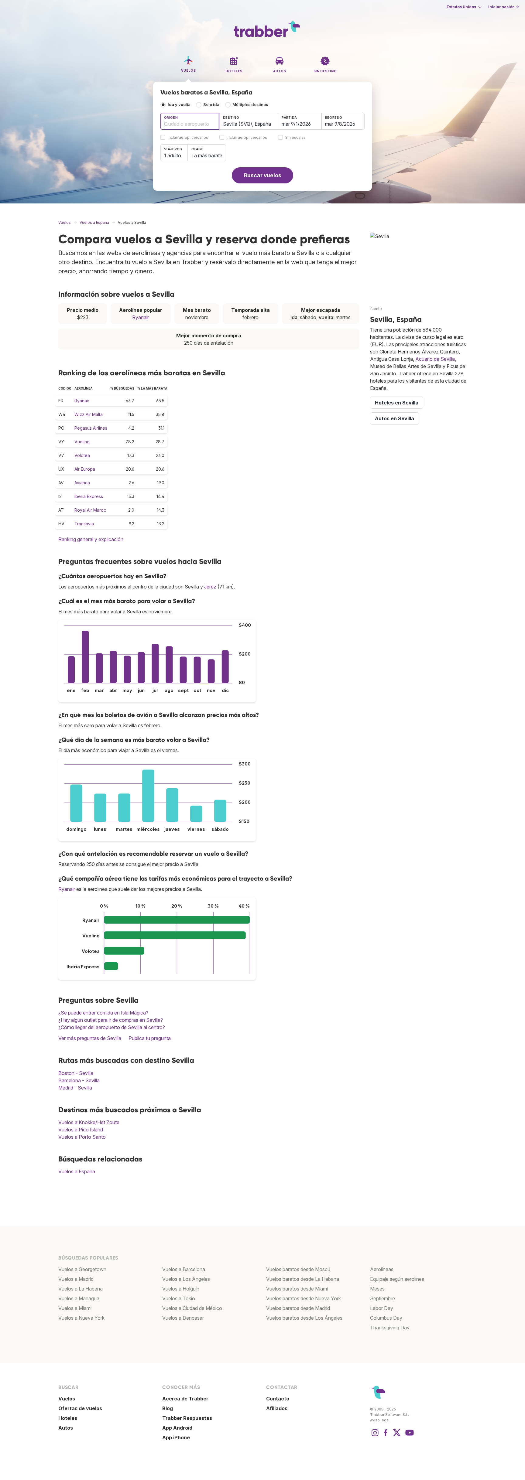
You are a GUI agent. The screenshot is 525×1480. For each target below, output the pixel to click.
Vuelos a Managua (78, 1298)
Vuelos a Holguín (180, 1289)
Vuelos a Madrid (76, 1279)
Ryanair (140, 317)
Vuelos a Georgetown (82, 1269)
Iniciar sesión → (503, 7)
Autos (65, 1428)
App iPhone (176, 1437)
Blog (167, 1408)
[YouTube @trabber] (408, 1436)
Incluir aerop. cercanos (188, 137)
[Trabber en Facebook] (386, 1436)
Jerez (210, 587)
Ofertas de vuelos (80, 1408)
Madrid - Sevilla (75, 1088)
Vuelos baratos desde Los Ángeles (304, 1318)
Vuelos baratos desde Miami (297, 1289)
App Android (177, 1428)
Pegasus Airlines (90, 428)
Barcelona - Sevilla (79, 1080)
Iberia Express (88, 496)
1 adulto (172, 155)
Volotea (82, 455)
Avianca (82, 482)
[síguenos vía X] (397, 1436)
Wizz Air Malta (88, 414)
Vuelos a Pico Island (80, 1130)
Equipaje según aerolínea (397, 1279)
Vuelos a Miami (74, 1308)
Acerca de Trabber (185, 1399)
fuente (376, 308)
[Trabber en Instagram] (375, 1436)
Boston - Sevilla (75, 1073)
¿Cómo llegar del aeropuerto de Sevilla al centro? (111, 1027)
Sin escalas (295, 137)
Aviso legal (379, 1420)
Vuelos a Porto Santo (82, 1137)
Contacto (277, 1399)
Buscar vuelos (262, 175)
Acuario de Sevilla (435, 359)
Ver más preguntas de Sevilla (89, 1038)
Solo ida (211, 104)
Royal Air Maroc (90, 510)
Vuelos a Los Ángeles (186, 1279)
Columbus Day (386, 1318)
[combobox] (189, 121)
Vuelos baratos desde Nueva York (303, 1298)
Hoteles (67, 1418)
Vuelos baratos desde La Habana (302, 1279)
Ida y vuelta (179, 104)
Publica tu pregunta (150, 1038)
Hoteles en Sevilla (396, 403)
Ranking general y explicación (90, 539)
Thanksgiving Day (390, 1328)
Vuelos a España (76, 1171)
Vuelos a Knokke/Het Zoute (88, 1122)
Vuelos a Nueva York (81, 1318)
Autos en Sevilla (394, 418)
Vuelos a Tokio (178, 1298)
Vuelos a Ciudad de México (192, 1308)
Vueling (82, 441)
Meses (377, 1289)
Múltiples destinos (250, 104)
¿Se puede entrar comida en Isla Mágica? (103, 1013)
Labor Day (381, 1308)
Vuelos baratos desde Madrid (298, 1308)
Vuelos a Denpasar (183, 1318)
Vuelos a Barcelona (183, 1269)
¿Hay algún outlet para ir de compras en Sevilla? (110, 1020)
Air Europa (84, 469)
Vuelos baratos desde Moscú (298, 1269)
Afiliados (276, 1408)
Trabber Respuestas (187, 1418)
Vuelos (66, 1399)
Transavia (84, 523)
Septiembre (382, 1298)
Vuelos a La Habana (80, 1289)
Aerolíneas (381, 1269)
